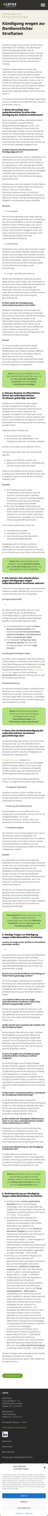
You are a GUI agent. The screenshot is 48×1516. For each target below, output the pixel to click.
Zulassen (24, 1496)
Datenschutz (19, 1513)
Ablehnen (24, 1502)
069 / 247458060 (15, 1406)
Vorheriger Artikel (12, 1376)
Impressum (29, 1513)
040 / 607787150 (15, 1417)
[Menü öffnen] (43, 5)
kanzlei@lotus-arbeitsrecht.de (14, 1427)
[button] (45, 1467)
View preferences (24, 1508)
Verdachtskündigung (11, 760)
